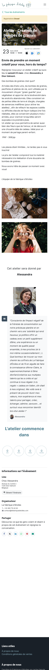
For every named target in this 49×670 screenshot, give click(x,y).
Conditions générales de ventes (17, 654)
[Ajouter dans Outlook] (32, 53)
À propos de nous (10, 651)
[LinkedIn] (15, 533)
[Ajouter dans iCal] (26, 53)
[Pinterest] (27, 533)
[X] (9, 533)
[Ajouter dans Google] (38, 53)
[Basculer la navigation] (44, 4)
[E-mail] (32, 533)
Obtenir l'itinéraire (13, 492)
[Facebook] (4, 533)
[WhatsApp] (21, 533)
